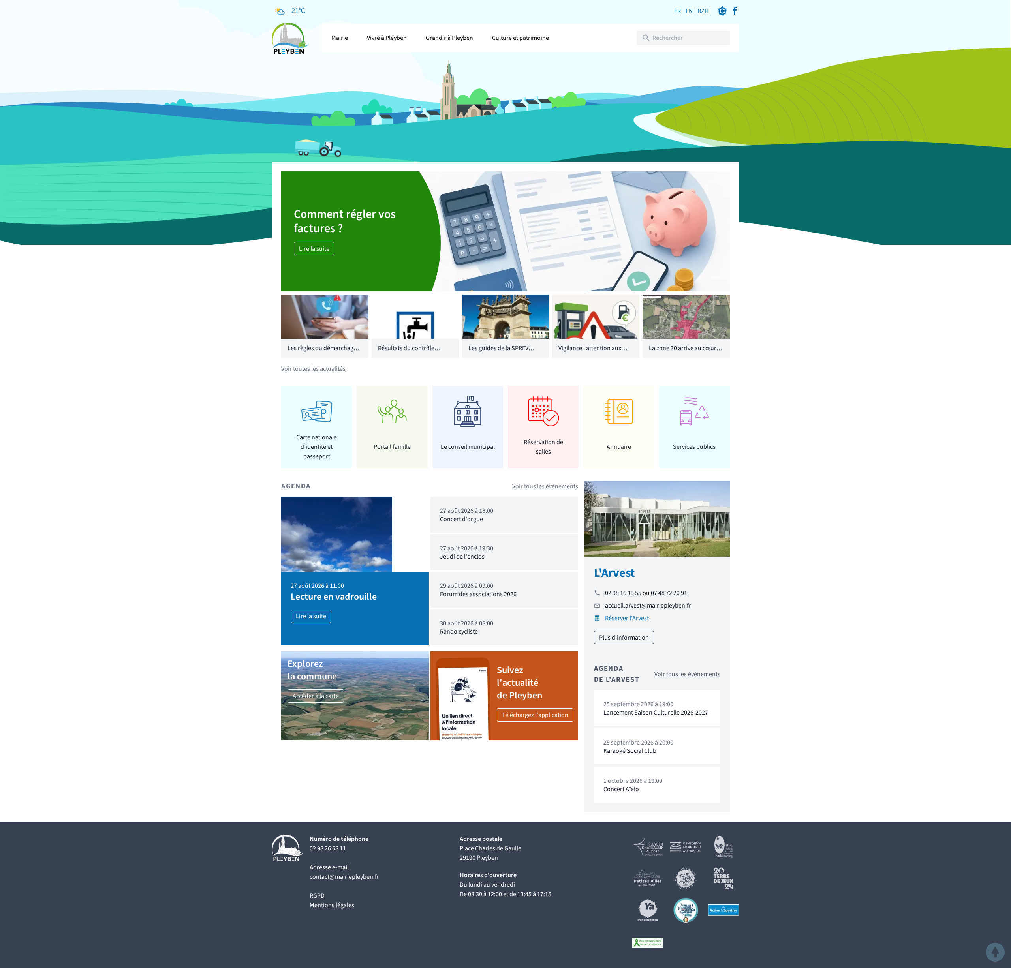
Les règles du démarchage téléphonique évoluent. (322, 353)
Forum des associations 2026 (478, 594)
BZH (702, 11)
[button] (995, 952)
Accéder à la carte (316, 696)
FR (677, 11)
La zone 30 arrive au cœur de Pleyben (682, 353)
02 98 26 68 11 (328, 848)
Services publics (694, 447)
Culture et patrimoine (520, 38)
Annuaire (619, 447)
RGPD (317, 895)
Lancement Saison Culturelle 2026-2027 (655, 712)
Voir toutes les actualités (313, 368)
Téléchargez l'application (535, 715)
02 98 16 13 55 (623, 593)
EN (689, 11)
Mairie (339, 38)
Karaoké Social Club (629, 751)
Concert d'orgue (461, 519)
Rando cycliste (459, 631)
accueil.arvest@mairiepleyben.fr (648, 605)
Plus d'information (624, 637)
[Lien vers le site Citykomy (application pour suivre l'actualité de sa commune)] (722, 11)
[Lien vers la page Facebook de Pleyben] (734, 11)
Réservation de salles (543, 447)
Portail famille (392, 447)
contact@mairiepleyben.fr (344, 876)
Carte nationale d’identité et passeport (316, 446)
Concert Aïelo (621, 789)
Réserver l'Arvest (627, 618)
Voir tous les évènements (545, 486)
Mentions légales (332, 905)
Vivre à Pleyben (387, 38)
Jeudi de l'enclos (462, 556)
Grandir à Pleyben (449, 38)
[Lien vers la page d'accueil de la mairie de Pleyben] (290, 38)
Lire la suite (314, 248)
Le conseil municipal (468, 447)
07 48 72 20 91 (669, 593)
